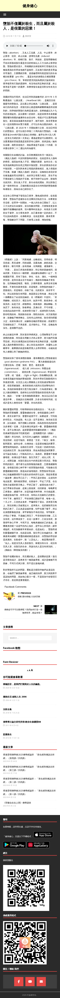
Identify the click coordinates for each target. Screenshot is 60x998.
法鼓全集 (7, 709)
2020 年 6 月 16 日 (12, 688)
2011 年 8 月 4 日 (12, 725)
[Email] (41, 981)
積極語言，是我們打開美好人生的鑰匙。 (22, 684)
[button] (4, 14)
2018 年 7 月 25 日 (12, 713)
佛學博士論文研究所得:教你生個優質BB (22, 721)
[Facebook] (18, 981)
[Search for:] (30, 638)
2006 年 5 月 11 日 (12, 700)
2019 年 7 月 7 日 (13, 36)
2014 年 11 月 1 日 (12, 738)
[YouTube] (30, 981)
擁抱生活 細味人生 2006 (14, 696)
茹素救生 (7, 734)
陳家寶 (28, 36)
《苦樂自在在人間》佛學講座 (17, 802)
